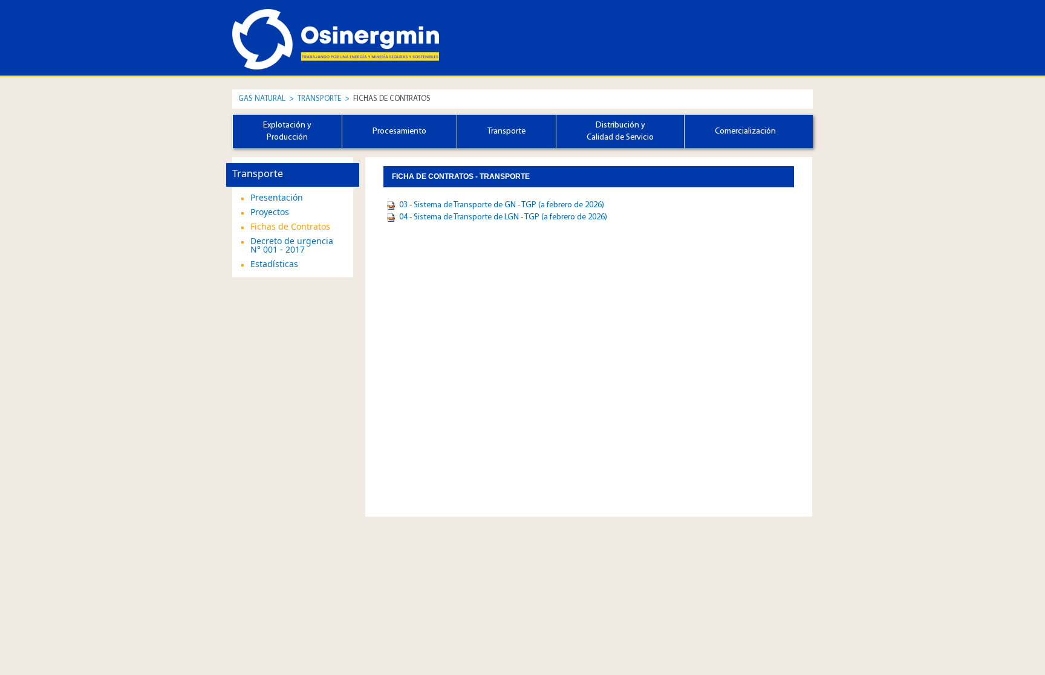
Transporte (320, 99)
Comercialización (745, 131)
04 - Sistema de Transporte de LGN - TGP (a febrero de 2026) (503, 217)
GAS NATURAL (261, 99)
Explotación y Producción (287, 131)
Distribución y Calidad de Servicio (620, 131)
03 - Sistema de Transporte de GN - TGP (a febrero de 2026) (501, 205)
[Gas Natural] (286, 28)
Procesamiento (399, 131)
